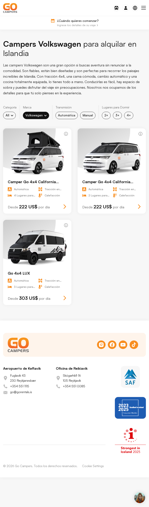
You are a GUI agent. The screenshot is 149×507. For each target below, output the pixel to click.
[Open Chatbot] (139, 497)
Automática (66, 115)
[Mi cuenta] (125, 8)
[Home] (10, 8)
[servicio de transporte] (116, 8)
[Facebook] (112, 344)
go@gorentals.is (21, 392)
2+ (106, 115)
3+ (117, 115)
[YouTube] (123, 344)
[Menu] (143, 8)
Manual (88, 115)
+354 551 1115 (19, 386)
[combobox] (9, 115)
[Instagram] (101, 344)
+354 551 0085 (74, 386)
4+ (129, 115)
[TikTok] (134, 344)
